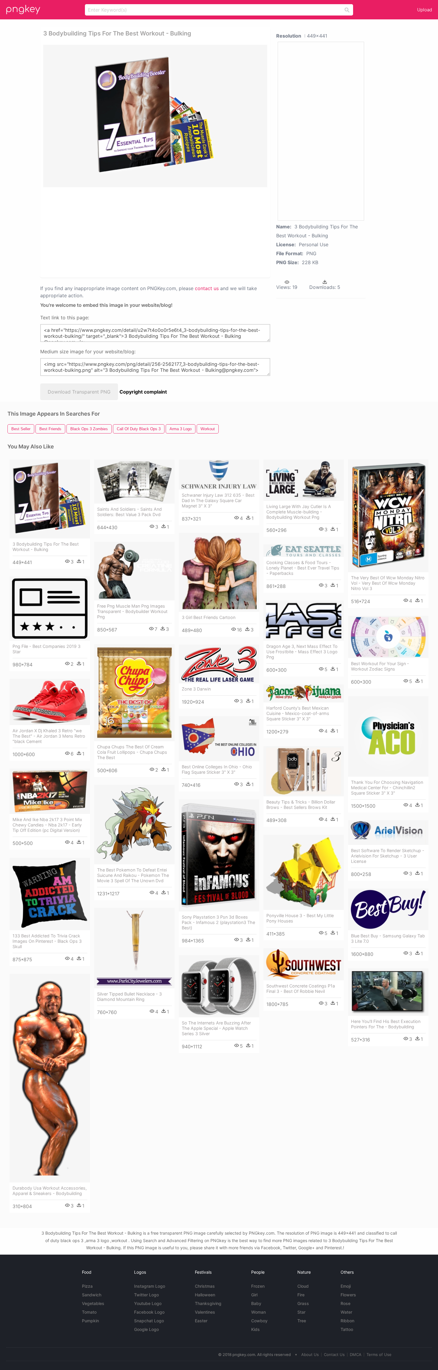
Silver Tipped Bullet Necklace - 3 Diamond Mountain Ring (129, 996)
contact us (207, 288)
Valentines (205, 1312)
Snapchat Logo (149, 1320)
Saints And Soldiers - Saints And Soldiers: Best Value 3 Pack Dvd (129, 512)
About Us (310, 1354)
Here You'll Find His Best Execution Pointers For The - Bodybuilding (385, 1024)
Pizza (87, 1286)
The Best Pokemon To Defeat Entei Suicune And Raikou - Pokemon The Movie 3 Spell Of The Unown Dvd (133, 875)
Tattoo (347, 1329)
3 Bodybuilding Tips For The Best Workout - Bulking (46, 546)
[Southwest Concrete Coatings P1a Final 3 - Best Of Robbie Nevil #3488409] (303, 964)
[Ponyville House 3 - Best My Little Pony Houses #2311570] (303, 872)
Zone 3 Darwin (196, 688)
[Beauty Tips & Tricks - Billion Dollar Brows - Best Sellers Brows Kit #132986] (303, 771)
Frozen (258, 1286)
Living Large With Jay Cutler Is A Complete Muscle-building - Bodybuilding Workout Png (298, 512)
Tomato (89, 1312)
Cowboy (259, 1320)
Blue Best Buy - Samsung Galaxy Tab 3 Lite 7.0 (388, 938)
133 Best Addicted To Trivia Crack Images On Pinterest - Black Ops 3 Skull (47, 941)
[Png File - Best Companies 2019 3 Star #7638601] (50, 608)
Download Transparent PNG (79, 392)
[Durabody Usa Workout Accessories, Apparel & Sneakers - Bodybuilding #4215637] (50, 1078)
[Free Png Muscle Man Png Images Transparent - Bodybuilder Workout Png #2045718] (134, 571)
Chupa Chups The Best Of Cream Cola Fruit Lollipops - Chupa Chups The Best (132, 752)
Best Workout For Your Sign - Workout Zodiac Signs (380, 666)
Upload (424, 10)
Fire (301, 1294)
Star (301, 1312)
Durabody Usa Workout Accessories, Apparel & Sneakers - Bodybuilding (50, 1190)
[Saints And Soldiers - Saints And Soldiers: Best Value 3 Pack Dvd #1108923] (134, 481)
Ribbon (347, 1320)
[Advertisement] (114, 232)
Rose (345, 1303)
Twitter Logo (146, 1294)
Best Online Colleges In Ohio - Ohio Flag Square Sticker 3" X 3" (217, 769)
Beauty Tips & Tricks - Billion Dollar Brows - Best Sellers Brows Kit (300, 804)
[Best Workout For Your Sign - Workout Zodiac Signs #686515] (388, 637)
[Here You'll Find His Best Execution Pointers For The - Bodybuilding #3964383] (388, 992)
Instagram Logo (149, 1286)
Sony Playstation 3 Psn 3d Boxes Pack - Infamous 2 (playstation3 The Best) (218, 922)
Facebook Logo (149, 1312)
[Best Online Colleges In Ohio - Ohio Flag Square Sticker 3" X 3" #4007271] (219, 738)
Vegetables (93, 1303)
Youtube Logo (147, 1303)
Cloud (303, 1286)
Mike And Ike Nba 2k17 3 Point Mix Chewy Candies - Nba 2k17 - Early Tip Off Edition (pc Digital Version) (47, 825)
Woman (258, 1312)
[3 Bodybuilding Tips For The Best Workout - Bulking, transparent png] (155, 116)
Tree (301, 1320)
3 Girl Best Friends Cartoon (208, 617)
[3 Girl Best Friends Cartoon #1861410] (219, 572)
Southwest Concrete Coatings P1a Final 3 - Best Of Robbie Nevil (300, 988)
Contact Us (334, 1354)
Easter (201, 1320)
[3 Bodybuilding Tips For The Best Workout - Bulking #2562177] (50, 498)
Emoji (346, 1286)
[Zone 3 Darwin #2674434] (219, 664)
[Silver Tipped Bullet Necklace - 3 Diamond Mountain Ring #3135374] (134, 948)
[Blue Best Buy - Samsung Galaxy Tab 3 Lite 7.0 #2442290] (388, 909)
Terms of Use (379, 1354)
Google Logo (146, 1329)
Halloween (205, 1294)
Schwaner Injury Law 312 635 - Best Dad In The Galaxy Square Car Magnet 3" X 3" (218, 500)
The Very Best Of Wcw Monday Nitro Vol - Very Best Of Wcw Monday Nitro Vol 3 (388, 583)
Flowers (348, 1294)
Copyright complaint (143, 392)
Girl (254, 1294)
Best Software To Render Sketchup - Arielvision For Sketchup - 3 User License (387, 856)
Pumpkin (90, 1320)
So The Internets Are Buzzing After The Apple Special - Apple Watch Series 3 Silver (216, 1028)
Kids (255, 1329)
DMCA (355, 1354)
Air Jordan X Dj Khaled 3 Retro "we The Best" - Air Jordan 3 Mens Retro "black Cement (49, 736)
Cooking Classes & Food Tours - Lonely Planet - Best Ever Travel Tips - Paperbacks (302, 568)
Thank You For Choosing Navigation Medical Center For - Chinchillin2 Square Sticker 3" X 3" (387, 787)
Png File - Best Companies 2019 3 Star (46, 649)
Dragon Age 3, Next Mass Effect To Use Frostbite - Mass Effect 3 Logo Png (302, 652)
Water (346, 1312)
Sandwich (91, 1294)
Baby (256, 1303)
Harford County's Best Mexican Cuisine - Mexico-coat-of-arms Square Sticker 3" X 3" (297, 713)
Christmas (205, 1286)
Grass (303, 1303)
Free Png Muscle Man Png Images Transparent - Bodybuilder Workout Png (132, 611)
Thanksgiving (208, 1303)
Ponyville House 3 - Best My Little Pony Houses (300, 918)
